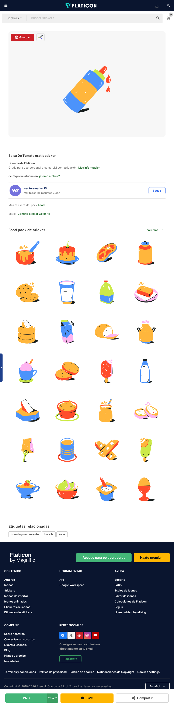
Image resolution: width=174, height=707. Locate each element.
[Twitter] (71, 635)
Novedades (11, 661)
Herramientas (70, 571)
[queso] (28, 332)
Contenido (12, 571)
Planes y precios (15, 655)
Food (41, 205)
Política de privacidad (53, 672)
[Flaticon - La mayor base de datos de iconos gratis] (81, 5)
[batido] (107, 410)
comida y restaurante (25, 534)
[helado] (107, 371)
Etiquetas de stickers (18, 612)
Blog (7, 650)
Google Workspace (71, 585)
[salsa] (67, 410)
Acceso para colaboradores (104, 558)
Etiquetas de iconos (17, 607)
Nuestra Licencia (15, 644)
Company (11, 625)
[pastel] (67, 253)
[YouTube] (95, 635)
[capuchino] (28, 371)
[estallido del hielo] (146, 450)
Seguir (119, 607)
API (61, 579)
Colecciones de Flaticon (131, 601)
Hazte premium (151, 558)
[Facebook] (63, 635)
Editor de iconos (125, 596)
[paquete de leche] (67, 332)
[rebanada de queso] (67, 371)
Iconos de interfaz (16, 596)
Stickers (9, 590)
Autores (9, 579)
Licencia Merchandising (130, 612)
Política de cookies (82, 672)
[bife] (107, 253)
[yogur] (107, 489)
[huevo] (146, 489)
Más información (89, 167)
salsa (62, 534)
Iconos (8, 585)
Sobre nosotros (14, 633)
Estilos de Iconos (126, 590)
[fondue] (28, 253)
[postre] (146, 410)
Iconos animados (15, 601)
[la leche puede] (146, 253)
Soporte (120, 579)
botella (48, 534)
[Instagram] (87, 635)
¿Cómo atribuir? (49, 176)
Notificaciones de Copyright (115, 672)
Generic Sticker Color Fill (34, 213)
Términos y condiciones (20, 672)
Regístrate (70, 658)
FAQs (118, 585)
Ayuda (119, 571)
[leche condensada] (67, 450)
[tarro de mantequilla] (67, 489)
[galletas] (28, 292)
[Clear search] (148, 18)
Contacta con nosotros (19, 639)
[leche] (67, 292)
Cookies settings (148, 672)
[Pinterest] (79, 635)
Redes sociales (71, 625)
